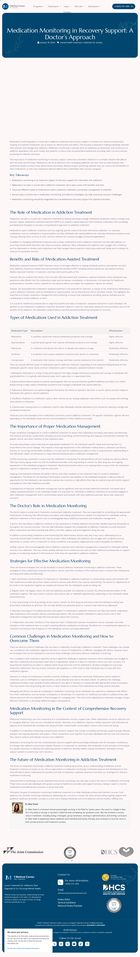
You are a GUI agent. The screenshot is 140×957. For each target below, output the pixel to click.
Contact (67, 12)
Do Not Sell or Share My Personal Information (23, 948)
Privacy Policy (64, 899)
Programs (37, 6)
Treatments (53, 6)
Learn (66, 6)
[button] (3, 853)
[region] (28, 941)
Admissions (93, 6)
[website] (87, 944)
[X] (54, 944)
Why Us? (78, 6)
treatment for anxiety (93, 42)
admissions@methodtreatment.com (72, 893)
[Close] (50, 930)
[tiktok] (81, 944)
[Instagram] (67, 944)
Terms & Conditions (67, 902)
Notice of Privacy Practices (70, 905)
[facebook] (61, 944)
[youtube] (74, 944)
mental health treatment (71, 42)
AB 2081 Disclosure (70, 930)
